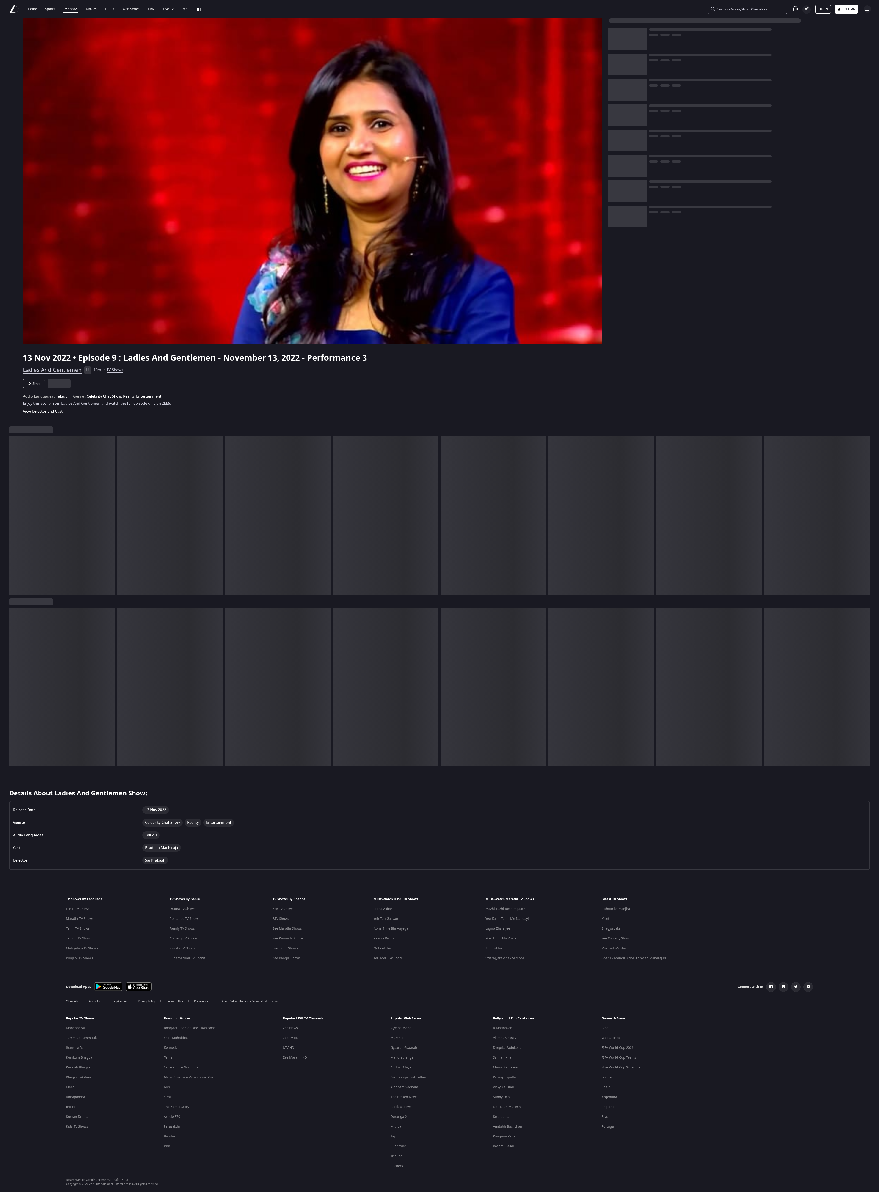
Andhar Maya (401, 1067)
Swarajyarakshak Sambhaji (505, 958)
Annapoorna (75, 1097)
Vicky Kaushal (503, 1087)
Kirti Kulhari (502, 1116)
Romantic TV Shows (184, 918)
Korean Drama (77, 1116)
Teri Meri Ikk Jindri (388, 958)
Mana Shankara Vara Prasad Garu (190, 1077)
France (607, 1077)
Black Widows (401, 1106)
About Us (95, 1001)
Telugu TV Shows (79, 938)
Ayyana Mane (401, 1028)
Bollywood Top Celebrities (513, 1018)
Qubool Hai (382, 948)
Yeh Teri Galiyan (386, 918)
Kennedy (170, 1047)
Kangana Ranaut (506, 1136)
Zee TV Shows (283, 908)
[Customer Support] (795, 9)
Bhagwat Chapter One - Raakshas (189, 1028)
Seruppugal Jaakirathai (408, 1077)
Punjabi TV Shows (79, 958)
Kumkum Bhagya (79, 1057)
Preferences (202, 1001)
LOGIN (823, 9)
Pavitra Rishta (384, 938)
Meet (605, 918)
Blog (605, 1028)
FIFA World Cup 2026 (618, 1047)
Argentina (609, 1097)
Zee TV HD (290, 1037)
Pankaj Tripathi (504, 1077)
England (608, 1106)
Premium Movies (177, 1018)
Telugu (62, 396)
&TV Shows (281, 918)
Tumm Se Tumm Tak (81, 1037)
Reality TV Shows (182, 948)
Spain (606, 1087)
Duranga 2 (399, 1116)
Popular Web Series (406, 1018)
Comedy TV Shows (183, 938)
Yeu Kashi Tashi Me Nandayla (508, 918)
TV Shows (70, 9)
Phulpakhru (494, 948)
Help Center (119, 1001)
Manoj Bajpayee (505, 1067)
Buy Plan (848, 9)
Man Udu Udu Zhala (500, 938)
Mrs (167, 1087)
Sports (50, 9)
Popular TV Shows (80, 1018)
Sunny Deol (501, 1097)
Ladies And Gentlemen (52, 370)
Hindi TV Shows (78, 908)
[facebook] (771, 987)
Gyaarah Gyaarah (404, 1047)
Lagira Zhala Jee (497, 928)
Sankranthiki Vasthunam (182, 1067)
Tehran (169, 1057)
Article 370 (172, 1116)
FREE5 (109, 9)
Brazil (606, 1116)
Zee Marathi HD (295, 1057)
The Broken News (404, 1097)
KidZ (151, 9)
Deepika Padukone (507, 1047)
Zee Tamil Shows (285, 948)
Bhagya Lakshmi (613, 928)
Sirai (167, 1097)
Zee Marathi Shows (287, 928)
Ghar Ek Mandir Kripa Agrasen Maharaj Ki (633, 958)
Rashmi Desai (503, 1146)
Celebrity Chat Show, (104, 396)
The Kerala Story (176, 1106)
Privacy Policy (146, 1001)
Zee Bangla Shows (286, 958)
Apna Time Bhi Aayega (391, 928)
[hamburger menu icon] (867, 9)
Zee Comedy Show (615, 938)
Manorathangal (402, 1057)
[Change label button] (806, 9)
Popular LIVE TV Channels (303, 1018)
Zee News (290, 1028)
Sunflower (398, 1146)
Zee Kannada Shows (288, 938)
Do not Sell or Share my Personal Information (249, 1001)
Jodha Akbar (383, 908)
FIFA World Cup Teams (619, 1057)
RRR (167, 1146)
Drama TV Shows (182, 908)
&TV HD (288, 1047)
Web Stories (611, 1037)
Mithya (396, 1126)
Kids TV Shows (77, 1126)
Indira (70, 1106)
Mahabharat (75, 1028)
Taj (393, 1136)
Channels (72, 1001)
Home (32, 9)
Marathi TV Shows (80, 918)
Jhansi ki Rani (76, 1047)
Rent (185, 9)
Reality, (129, 396)
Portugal (608, 1126)
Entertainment (148, 396)
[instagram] (783, 987)
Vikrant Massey (504, 1037)
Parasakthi (172, 1126)
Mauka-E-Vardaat (614, 948)
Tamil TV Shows (78, 928)
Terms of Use (174, 1001)
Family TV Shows (182, 928)
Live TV (168, 9)
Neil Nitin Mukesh (507, 1106)
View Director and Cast (43, 411)
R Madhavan (502, 1028)
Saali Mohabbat (176, 1037)
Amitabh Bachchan (507, 1126)
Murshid (397, 1037)
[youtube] (808, 987)
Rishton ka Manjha (615, 908)
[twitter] (796, 987)
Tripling (396, 1156)
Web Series (131, 9)
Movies (91, 9)
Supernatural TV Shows (187, 958)
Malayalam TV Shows (82, 948)
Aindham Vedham (404, 1087)
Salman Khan (503, 1057)
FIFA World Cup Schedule (621, 1067)
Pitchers (397, 1166)
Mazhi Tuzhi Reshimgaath (505, 908)
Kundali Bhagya (78, 1067)
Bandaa (170, 1136)
